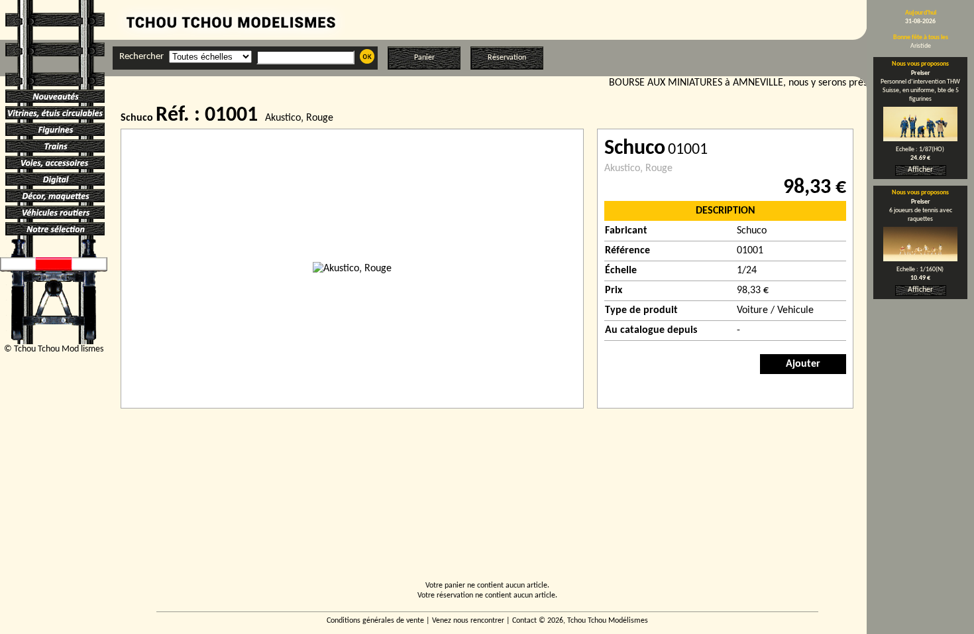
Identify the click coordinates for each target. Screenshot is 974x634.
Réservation (507, 58)
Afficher (920, 170)
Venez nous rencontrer (468, 621)
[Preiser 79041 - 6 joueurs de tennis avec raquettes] (920, 258)
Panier (424, 58)
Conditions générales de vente (375, 621)
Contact (524, 621)
